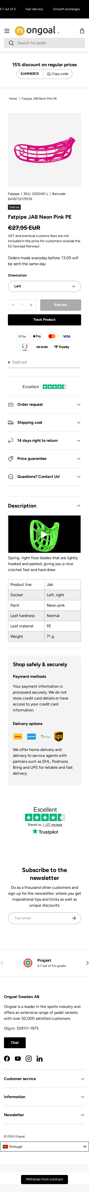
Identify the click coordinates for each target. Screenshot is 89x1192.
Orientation (17, 275)
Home (13, 98)
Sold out (60, 305)
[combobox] (44, 43)
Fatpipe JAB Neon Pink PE (39, 98)
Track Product (44, 320)
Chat (15, 1043)
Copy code (60, 74)
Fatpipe (14, 194)
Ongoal (20, 1136)
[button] (82, 30)
